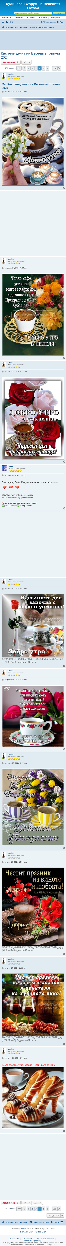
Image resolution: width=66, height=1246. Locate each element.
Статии (43, 17)
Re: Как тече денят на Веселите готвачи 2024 (31, 86)
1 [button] (28, 68)
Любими (19, 17)
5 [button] (43, 68)
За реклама (14, 1239)
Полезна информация (33, 1241)
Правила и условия (45, 1239)
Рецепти (6, 17)
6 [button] (47, 68)
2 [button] (32, 68)
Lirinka (11, 74)
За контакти (28, 1239)
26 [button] (54, 68)
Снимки (31, 17)
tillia (11, 466)
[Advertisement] (33, 40)
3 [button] (36, 68)
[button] (19, 68)
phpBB (24, 1229)
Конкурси (55, 17)
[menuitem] (9, 22)
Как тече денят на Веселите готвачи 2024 (30, 55)
